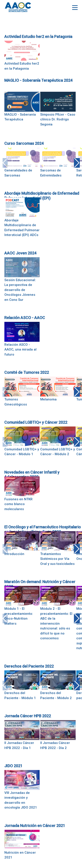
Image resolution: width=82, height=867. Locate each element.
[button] (77, 163)
